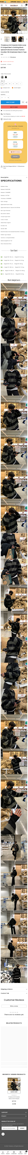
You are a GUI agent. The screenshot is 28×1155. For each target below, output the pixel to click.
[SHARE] (26, 102)
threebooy (14, 1095)
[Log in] (22, 5)
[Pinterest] (3, 1134)
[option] (14, 20)
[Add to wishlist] (23, 102)
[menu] (2, 5)
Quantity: (3, 94)
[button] (22, 32)
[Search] (6, 5)
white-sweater (13, 1104)
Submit (22, 1128)
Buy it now (14, 107)
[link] (14, 1064)
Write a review (14, 1006)
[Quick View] (19, 1082)
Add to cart (10, 102)
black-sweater (15, 1104)
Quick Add (14, 1092)
